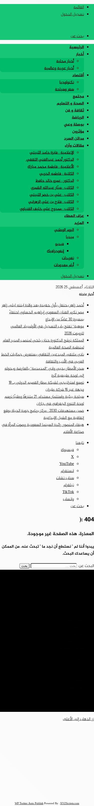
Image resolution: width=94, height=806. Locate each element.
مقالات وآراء (74, 145)
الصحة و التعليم (70, 103)
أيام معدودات (64, 265)
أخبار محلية (65, 61)
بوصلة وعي (74, 124)
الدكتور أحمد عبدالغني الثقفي (49, 159)
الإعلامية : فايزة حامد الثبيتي (52, 152)
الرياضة (78, 117)
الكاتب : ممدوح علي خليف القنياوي (47, 209)
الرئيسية (76, 47)
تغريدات (68, 258)
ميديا (70, 237)
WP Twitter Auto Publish (29, 803)
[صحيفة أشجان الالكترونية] (72, 25)
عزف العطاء (74, 216)
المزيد (79, 223)
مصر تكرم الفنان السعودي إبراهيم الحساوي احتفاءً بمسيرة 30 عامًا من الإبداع (46, 316)
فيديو (59, 244)
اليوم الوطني (64, 230)
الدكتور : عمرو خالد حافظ (54, 181)
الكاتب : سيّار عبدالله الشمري (52, 188)
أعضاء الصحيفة (72, 619)
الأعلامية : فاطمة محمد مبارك (51, 166)
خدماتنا (78, 633)
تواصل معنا (75, 641)
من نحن (78, 626)
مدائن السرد (74, 138)
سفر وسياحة (64, 89)
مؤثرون (78, 131)
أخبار (80, 54)
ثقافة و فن (74, 110)
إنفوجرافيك (55, 251)
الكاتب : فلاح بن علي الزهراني (51, 202)
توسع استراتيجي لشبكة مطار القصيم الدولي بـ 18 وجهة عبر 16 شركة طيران (46, 386)
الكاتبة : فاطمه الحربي (56, 173)
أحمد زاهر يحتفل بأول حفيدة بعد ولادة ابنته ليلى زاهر (43, 305)
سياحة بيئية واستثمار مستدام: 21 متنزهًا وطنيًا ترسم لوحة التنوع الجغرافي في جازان (44, 400)
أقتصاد (78, 75)
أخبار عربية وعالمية (59, 68)
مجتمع (78, 96)
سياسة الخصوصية (70, 648)
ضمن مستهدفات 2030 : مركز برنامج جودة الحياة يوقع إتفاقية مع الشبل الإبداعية (44, 414)
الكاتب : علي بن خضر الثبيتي (52, 195)
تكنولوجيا (66, 82)
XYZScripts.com (69, 803)
